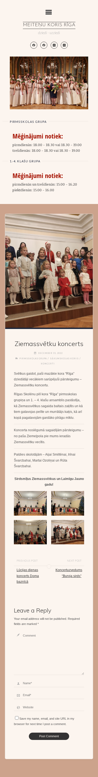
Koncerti (48, 363)
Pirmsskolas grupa (33, 358)
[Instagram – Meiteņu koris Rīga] (54, 45)
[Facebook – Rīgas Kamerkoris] (43, 45)
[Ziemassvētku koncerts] (49, 271)
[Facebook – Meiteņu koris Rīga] (33, 45)
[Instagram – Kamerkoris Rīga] (64, 45)
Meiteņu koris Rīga (49, 25)
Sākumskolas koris (64, 358)
